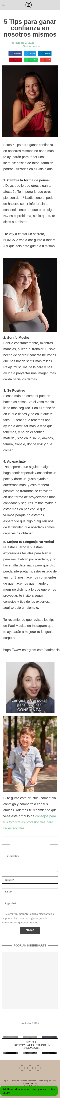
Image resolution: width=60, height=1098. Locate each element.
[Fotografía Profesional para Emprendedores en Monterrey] (30, 980)
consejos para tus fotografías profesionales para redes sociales (29, 822)
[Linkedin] (37, 1068)
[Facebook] (22, 1068)
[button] (15, 53)
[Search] (56, 5)
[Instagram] (30, 1068)
